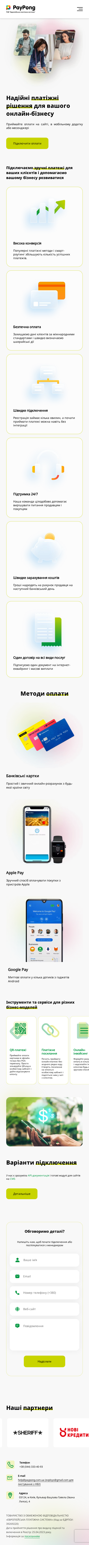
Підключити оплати (27, 143)
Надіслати (44, 1361)
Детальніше (21, 1194)
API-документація (38, 1175)
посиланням (32, 1536)
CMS (12, 1179)
